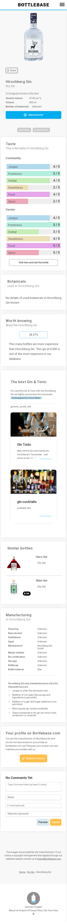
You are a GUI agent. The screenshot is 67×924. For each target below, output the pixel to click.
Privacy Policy (36, 910)
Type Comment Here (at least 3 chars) (27, 784)
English (38, 907)
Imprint (23, 910)
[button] (33, 115)
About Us (13, 910)
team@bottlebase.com (49, 859)
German (29, 907)
